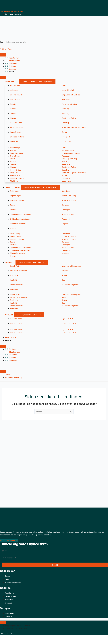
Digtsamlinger (15, 196)
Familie (13, 104)
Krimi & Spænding (69, 196)
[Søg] (37, 42)
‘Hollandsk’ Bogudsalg (70, 285)
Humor (13, 228)
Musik (64, 85)
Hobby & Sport (16, 123)
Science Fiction (68, 214)
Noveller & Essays (69, 200)
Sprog (64, 132)
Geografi (13, 113)
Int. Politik (14, 280)
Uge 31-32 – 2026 (69, 323)
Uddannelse (66, 141)
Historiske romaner (18, 224)
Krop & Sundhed (16, 127)
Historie (13, 118)
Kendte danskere (17, 285)
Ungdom (65, 224)
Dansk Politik (15, 266)
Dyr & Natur (15, 99)
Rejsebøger (66, 113)
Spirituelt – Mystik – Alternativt (74, 127)
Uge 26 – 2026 (16, 323)
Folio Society (15, 191)
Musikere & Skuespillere (71, 266)
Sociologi (65, 123)
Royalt (64, 275)
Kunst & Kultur (16, 132)
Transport (66, 137)
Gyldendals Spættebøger (20, 219)
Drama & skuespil (17, 200)
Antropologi (15, 85)
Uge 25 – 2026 (16, 319)
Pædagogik (66, 99)
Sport (64, 280)
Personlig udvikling (69, 104)
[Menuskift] (3, 54)
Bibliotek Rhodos (17, 95)
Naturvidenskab (68, 90)
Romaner (65, 205)
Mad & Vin (14, 141)
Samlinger (66, 210)
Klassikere (66, 191)
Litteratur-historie (17, 137)
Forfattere (14, 275)
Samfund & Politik (69, 118)
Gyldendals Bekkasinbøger (20, 214)
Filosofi (13, 109)
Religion (65, 271)
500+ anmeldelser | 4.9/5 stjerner (11, 12)
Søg (1, 42)
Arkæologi (14, 90)
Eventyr (13, 205)
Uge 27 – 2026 (67, 319)
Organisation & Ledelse (71, 95)
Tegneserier (66, 219)
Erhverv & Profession (18, 271)
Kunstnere (14, 289)
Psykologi (65, 109)
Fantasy (13, 210)
